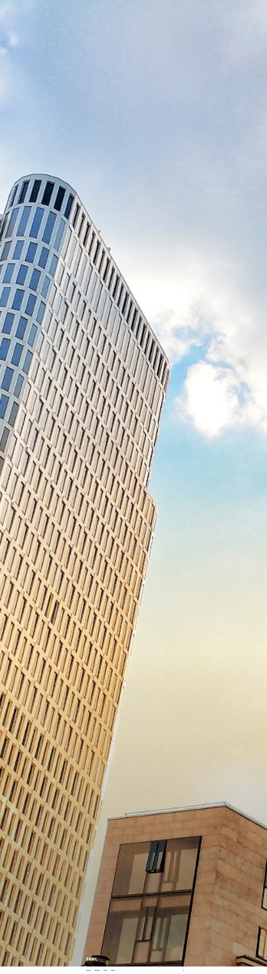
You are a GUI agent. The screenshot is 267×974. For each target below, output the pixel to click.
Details (97, 970)
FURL (92, 959)
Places (88, 970)
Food (105, 970)
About (113, 970)
